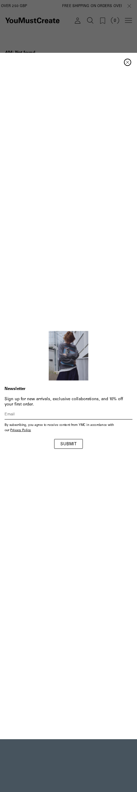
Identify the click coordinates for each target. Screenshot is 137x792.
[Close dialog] (127, 62)
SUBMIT (68, 444)
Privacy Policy (20, 430)
